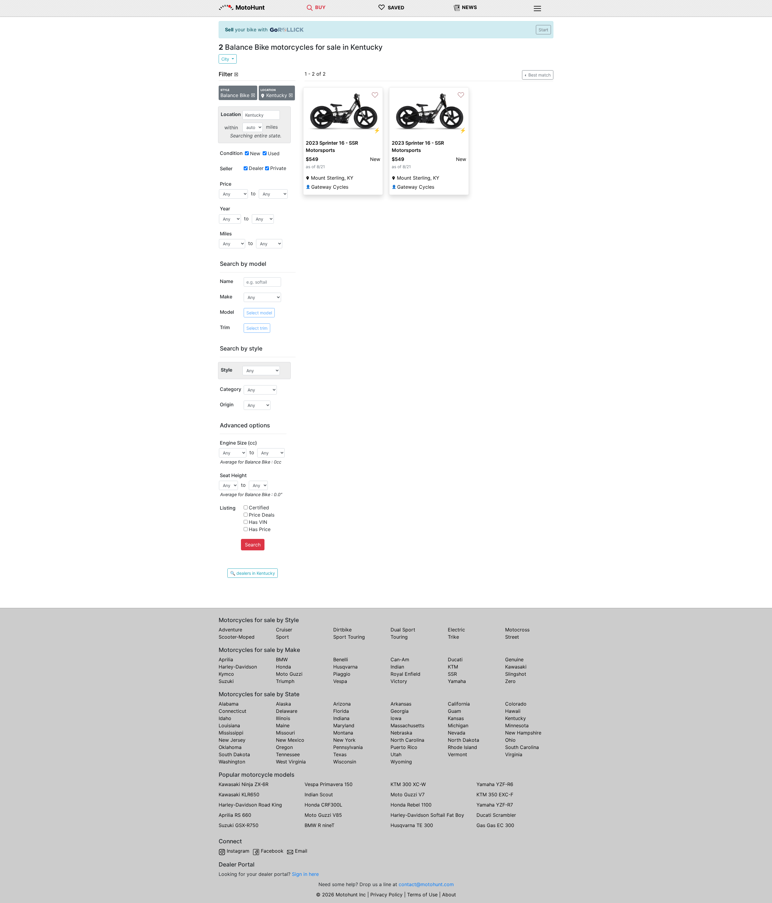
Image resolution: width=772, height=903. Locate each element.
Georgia (400, 711)
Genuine (514, 659)
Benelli (340, 659)
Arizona (342, 704)
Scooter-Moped (237, 637)
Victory (399, 681)
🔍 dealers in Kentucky (252, 573)
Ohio (510, 740)
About (449, 895)
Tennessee (288, 754)
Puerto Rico (404, 747)
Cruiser (284, 630)
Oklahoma (230, 747)
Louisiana (229, 725)
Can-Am (400, 659)
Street (512, 637)
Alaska (283, 704)
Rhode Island (462, 747)
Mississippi (231, 733)
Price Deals (261, 515)
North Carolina (407, 740)
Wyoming (401, 762)
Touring (399, 637)
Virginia (513, 754)
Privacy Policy (386, 895)
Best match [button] (539, 74)
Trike (453, 637)
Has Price (260, 529)
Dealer (256, 168)
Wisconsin (344, 762)
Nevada (456, 733)
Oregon (284, 747)
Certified (259, 508)
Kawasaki (516, 667)
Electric (456, 630)
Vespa (340, 681)
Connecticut (232, 711)
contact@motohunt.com (426, 884)
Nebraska (401, 733)
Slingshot (515, 674)
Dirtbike (342, 630)
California (459, 704)
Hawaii (512, 711)
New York (344, 740)
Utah (396, 754)
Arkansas (401, 704)
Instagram (238, 851)
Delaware (286, 711)
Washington (232, 762)
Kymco (226, 674)
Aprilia (226, 659)
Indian (397, 667)
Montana (343, 733)
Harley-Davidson (238, 667)
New (255, 153)
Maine (283, 725)
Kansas (456, 718)
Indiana (341, 718)
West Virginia (291, 762)
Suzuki (226, 681)
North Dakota (463, 740)
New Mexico (290, 740)
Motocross (517, 630)
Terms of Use (422, 895)
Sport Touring (349, 637)
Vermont (457, 754)
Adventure (230, 630)
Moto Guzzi (289, 674)
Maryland (343, 725)
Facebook (272, 851)
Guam (454, 711)
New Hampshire (523, 733)
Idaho (225, 718)
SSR (452, 674)
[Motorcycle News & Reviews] (457, 7)
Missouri (285, 733)
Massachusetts (407, 725)
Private (278, 168)
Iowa (396, 718)
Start (543, 29)
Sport (282, 637)
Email (301, 851)
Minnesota (517, 725)
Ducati (455, 659)
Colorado (516, 704)
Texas (339, 754)
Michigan (458, 725)
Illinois (283, 718)
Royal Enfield (405, 674)
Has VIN (258, 522)
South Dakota (234, 754)
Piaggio (341, 674)
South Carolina (522, 747)
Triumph (285, 681)
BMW (282, 659)
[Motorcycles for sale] (310, 7)
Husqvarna (345, 667)
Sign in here (305, 874)
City (225, 58)
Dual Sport (403, 630)
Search (253, 545)
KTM (453, 667)
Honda (283, 667)
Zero (510, 681)
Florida (341, 711)
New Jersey (232, 740)
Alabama (229, 704)
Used (274, 153)
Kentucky (515, 718)
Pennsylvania (348, 747)
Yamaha (457, 681)
